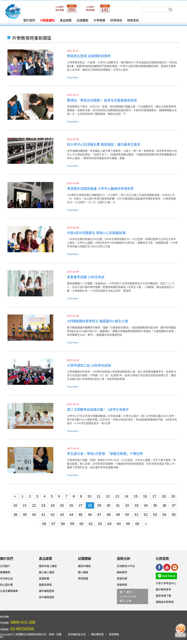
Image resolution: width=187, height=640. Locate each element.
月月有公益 (6, 578)
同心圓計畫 (6, 584)
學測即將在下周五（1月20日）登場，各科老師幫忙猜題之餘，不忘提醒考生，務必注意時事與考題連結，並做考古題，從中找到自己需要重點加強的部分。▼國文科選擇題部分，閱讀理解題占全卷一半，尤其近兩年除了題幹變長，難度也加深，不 (122, 110)
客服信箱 (122, 578)
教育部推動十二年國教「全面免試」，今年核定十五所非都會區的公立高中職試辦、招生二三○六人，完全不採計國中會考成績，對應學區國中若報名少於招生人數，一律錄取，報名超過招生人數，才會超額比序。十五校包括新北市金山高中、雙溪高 (121, 287)
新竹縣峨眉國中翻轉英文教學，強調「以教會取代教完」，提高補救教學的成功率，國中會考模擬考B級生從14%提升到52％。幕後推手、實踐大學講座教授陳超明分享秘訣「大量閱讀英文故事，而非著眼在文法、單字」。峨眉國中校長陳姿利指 (121, 331)
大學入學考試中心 (166, 583)
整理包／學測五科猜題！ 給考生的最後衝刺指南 (102, 100)
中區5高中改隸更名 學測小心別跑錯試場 (96, 233)
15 (136, 496)
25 (62, 505)
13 (117, 496)
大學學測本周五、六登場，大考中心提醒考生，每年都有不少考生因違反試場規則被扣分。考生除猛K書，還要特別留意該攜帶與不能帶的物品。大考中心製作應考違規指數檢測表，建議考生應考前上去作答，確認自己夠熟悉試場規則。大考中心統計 (122, 66)
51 (137, 515)
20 (15, 505)
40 (34, 515)
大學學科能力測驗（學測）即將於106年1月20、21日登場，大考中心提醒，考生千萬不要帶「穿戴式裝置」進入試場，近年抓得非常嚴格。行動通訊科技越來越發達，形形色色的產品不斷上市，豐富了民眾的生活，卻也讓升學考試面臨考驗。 (122, 464)
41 (43, 515)
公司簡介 (5, 566)
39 (25, 515)
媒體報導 (5, 572)
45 (81, 515)
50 (127, 515)
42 (53, 515)
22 (34, 505)
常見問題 (83, 578)
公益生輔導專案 (9, 590)
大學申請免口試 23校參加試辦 (89, 365)
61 (91, 524)
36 (164, 505)
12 (108, 496)
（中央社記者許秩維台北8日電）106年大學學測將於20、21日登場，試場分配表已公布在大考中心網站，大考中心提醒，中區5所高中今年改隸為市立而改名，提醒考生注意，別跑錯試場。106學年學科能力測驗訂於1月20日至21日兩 (122, 243)
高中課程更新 (46, 597)
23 (43, 505)
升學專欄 (99, 20)
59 (72, 524)
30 (109, 505)
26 (71, 505)
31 (118, 505)
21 (25, 505)
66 (137, 524)
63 (109, 524)
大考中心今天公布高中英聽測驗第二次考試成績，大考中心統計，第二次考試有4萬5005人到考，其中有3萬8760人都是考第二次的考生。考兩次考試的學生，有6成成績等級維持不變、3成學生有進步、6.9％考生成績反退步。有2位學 (122, 419)
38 (15, 515)
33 (137, 505)
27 (81, 505)
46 (90, 515)
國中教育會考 (163, 589)
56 (44, 524)
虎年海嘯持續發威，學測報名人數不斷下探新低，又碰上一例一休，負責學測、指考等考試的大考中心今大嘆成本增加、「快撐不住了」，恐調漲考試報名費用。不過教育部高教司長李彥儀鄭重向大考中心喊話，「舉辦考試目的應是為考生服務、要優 (122, 154)
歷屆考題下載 (163, 595)
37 (174, 505)
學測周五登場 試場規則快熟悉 (89, 56)
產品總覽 (66, 20)
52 (146, 515)
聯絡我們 (122, 572)
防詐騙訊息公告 (77, 634)
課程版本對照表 (165, 601)
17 (154, 496)
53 (155, 515)
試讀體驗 (82, 20)
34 (146, 505)
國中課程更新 (46, 590)
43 (62, 515)
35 (155, 505)
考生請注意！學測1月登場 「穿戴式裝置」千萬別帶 (105, 454)
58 (63, 524)
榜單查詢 (133, 20)
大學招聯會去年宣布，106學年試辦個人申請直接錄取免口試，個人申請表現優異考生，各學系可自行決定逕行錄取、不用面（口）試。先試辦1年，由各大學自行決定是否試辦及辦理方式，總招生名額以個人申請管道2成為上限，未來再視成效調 (121, 375)
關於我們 (29, 20)
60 (82, 524)
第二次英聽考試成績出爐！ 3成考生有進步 (98, 410)
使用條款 (114, 634)
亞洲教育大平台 (126, 566)
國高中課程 (84, 566)
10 (89, 496)
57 (54, 524)
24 (53, 505)
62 (100, 524)
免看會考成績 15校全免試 (85, 277)
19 (173, 496)
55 (174, 515)
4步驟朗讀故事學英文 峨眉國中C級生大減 (97, 321)
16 (145, 496)
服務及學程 (45, 584)
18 (164, 496)
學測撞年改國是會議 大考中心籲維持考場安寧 (100, 189)
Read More (73, 77)
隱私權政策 (97, 634)
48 (109, 515)
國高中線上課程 (48, 566)
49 (118, 515)
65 (128, 524)
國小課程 (83, 572)
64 (119, 524)
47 (99, 515)
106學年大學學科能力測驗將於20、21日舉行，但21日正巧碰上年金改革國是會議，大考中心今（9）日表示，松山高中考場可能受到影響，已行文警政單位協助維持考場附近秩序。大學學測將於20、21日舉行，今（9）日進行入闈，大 (121, 199)
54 (164, 515)
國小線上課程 (46, 572)
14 (126, 496)
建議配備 (44, 578)
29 (99, 505)
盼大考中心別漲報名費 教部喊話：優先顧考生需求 (103, 144)
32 (127, 505)
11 (99, 496)
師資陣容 (116, 20)
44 (71, 515)
